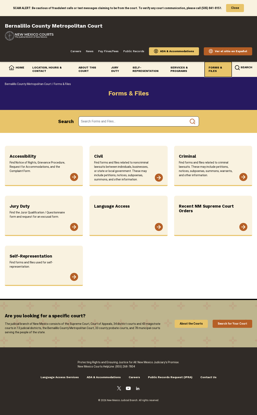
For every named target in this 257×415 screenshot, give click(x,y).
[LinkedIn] (138, 389)
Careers (75, 51)
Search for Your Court (232, 323)
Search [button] (246, 67)
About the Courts (191, 323)
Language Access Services (60, 377)
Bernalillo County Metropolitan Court (28, 84)
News (89, 51)
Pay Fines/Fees (108, 51)
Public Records (133, 51)
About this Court (87, 69)
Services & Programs (179, 69)
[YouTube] (128, 389)
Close (235, 7)
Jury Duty (115, 69)
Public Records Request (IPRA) (170, 377)
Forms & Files (215, 69)
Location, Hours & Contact (47, 69)
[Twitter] (119, 389)
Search (66, 121)
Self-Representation (145, 69)
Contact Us (208, 377)
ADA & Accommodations (177, 51)
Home (20, 67)
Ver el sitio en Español (231, 51)
